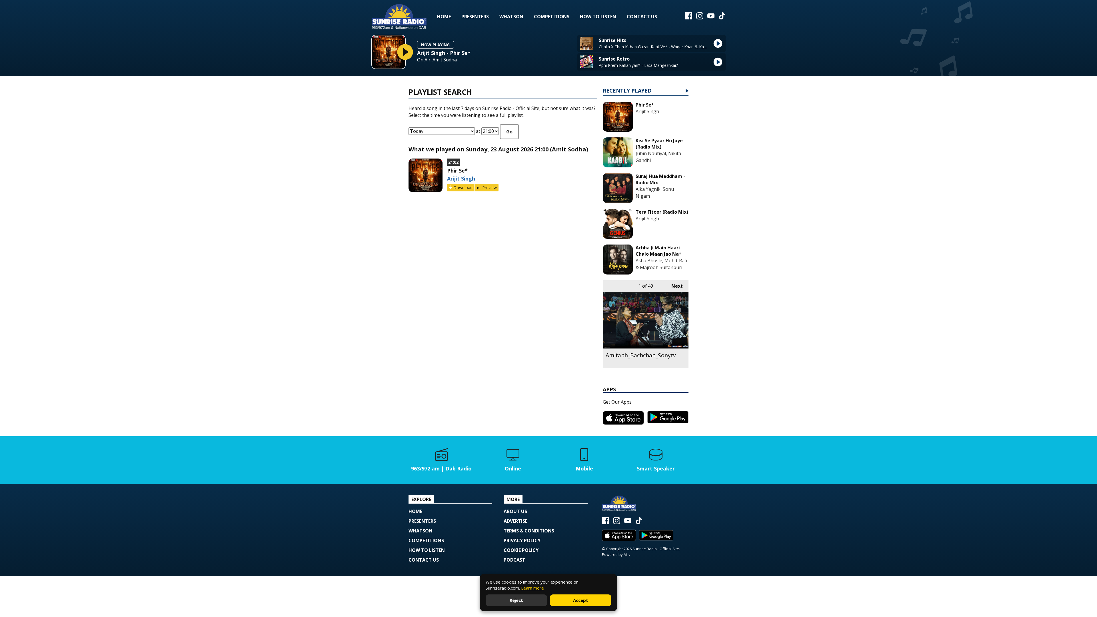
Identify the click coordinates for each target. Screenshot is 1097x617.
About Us (515, 511)
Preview (489, 187)
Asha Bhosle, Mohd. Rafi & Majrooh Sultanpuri (661, 264)
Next (674, 286)
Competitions (551, 16)
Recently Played (627, 91)
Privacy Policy (522, 540)
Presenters (475, 16)
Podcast (514, 560)
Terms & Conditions (529, 531)
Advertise (515, 521)
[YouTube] (710, 18)
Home (444, 16)
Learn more (532, 588)
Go (509, 132)
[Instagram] (699, 18)
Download (463, 187)
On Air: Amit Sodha (437, 60)
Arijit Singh (461, 178)
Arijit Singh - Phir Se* (444, 52)
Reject (516, 600)
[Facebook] (688, 18)
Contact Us (642, 16)
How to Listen (598, 16)
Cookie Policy (521, 550)
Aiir (626, 554)
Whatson (511, 16)
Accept (580, 600)
